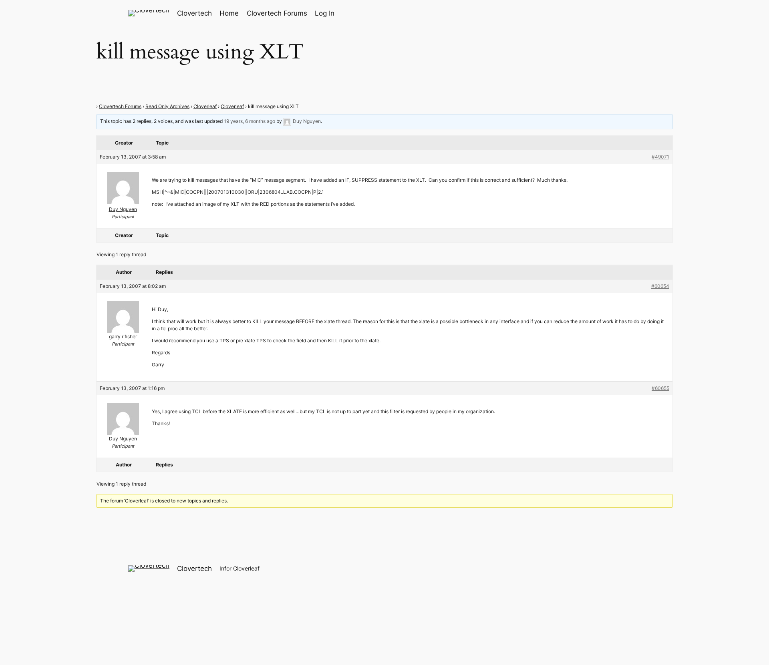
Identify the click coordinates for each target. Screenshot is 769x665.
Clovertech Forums (120, 106)
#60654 (660, 286)
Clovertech (194, 13)
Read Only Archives (167, 106)
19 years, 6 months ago (249, 121)
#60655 (660, 388)
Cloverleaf (205, 106)
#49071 (660, 157)
